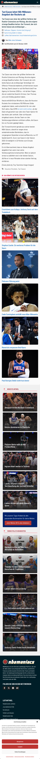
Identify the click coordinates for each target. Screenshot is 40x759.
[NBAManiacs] (9, 2)
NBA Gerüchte (8, 6)
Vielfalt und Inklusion (8, 713)
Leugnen (20, 747)
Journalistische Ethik (8, 707)
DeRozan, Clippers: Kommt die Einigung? (17, 30)
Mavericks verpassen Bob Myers (14, 347)
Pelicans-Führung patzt (10, 281)
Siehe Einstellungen (20, 752)
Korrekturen (6, 710)
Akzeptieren (20, 741)
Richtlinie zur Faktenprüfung (10, 719)
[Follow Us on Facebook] (4, 688)
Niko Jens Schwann (14, 40)
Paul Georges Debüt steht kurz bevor (15, 380)
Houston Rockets (11, 169)
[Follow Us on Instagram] (13, 688)
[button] (37, 722)
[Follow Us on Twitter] (8, 688)
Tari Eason (22, 169)
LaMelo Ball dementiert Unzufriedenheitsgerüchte (20, 35)
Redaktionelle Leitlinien (9, 704)
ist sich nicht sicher (24, 109)
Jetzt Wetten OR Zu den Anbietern (18, 523)
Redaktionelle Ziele (8, 716)
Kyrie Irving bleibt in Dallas (13, 33)
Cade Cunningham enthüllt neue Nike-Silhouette (20, 314)
